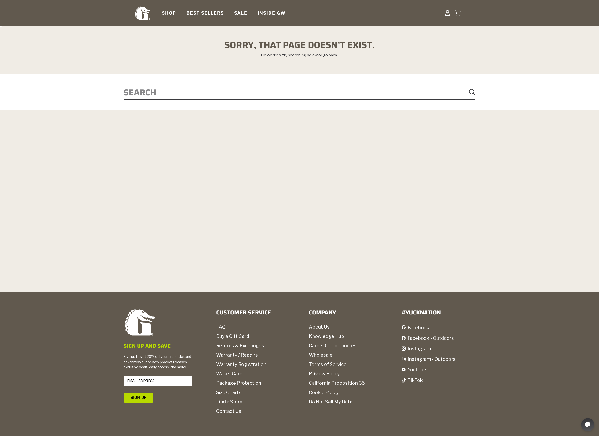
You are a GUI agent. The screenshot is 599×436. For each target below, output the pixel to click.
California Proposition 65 (337, 383)
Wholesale (320, 355)
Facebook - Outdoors (431, 338)
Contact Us (228, 411)
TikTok (415, 380)
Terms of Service (328, 364)
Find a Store (229, 401)
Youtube (417, 370)
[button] (458, 13)
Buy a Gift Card (232, 336)
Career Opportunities (333, 345)
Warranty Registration (241, 364)
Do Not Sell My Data (330, 401)
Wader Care (229, 373)
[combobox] (299, 92)
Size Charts (228, 392)
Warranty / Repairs (237, 355)
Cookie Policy (324, 392)
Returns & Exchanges (240, 345)
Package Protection (238, 383)
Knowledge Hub (326, 336)
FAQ (221, 327)
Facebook (418, 327)
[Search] (472, 92)
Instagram (419, 348)
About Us (319, 327)
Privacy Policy (324, 373)
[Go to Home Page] (143, 13)
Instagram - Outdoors (432, 359)
